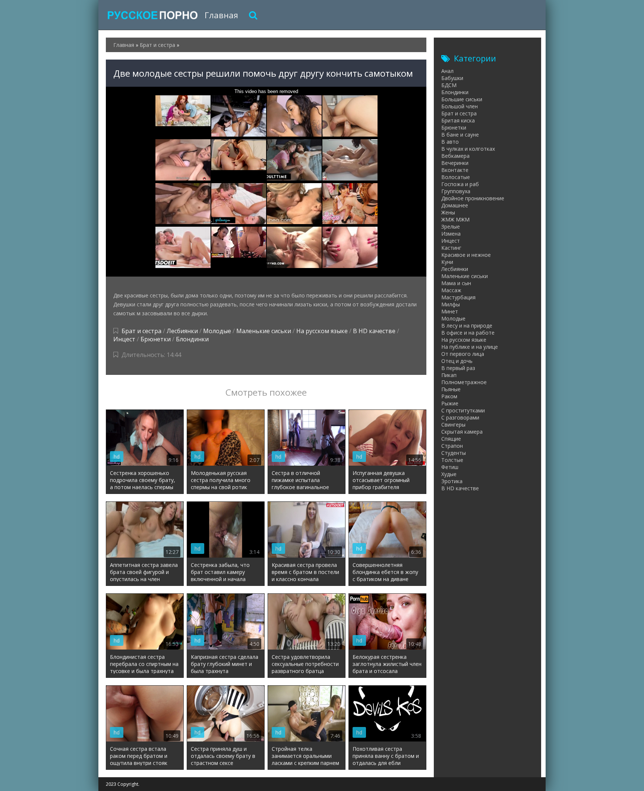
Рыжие (449, 403)
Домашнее (454, 205)
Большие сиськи (461, 99)
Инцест (124, 339)
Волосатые (455, 177)
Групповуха (455, 191)
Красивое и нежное (466, 254)
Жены (448, 212)
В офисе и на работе (468, 332)
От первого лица (462, 353)
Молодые (217, 331)
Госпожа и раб (460, 184)
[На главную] (152, 15)
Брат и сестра (141, 331)
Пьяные (451, 389)
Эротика (452, 481)
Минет (449, 311)
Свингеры (453, 424)
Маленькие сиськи (263, 331)
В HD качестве (374, 331)
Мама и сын (456, 283)
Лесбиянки (182, 331)
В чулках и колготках (468, 148)
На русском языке (322, 331)
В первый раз (458, 367)
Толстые (452, 459)
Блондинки (192, 339)
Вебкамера (455, 155)
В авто (450, 141)
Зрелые (450, 226)
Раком (449, 396)
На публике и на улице (469, 346)
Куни (447, 261)
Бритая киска (458, 120)
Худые (449, 474)
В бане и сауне (460, 134)
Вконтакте (454, 169)
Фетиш (449, 467)
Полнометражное (464, 382)
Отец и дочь (457, 360)
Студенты (453, 452)
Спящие (451, 438)
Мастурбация (458, 297)
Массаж (451, 290)
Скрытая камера (462, 431)
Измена (451, 233)
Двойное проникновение (472, 198)
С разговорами (460, 417)
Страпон (452, 445)
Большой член (459, 106)
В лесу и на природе (466, 325)
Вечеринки (454, 162)
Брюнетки (156, 339)
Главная (221, 14)
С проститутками (463, 410)
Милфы (450, 304)
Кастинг (451, 247)
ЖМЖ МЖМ (455, 219)
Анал (447, 70)
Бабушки (452, 78)
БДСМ (449, 85)
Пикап (449, 375)
